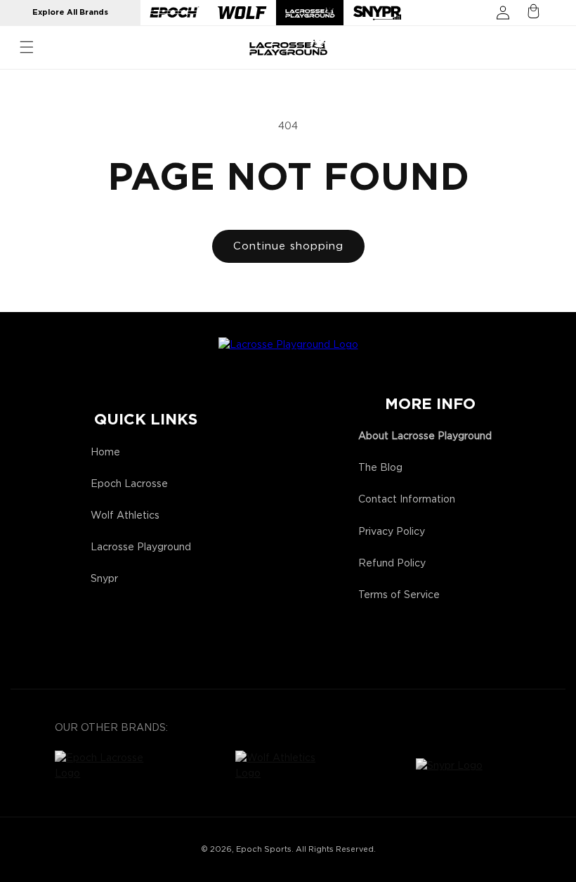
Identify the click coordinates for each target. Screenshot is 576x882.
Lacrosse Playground (141, 547)
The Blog (380, 468)
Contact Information (406, 500)
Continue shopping (288, 246)
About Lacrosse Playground (425, 436)
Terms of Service (399, 595)
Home (105, 453)
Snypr (104, 579)
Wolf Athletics (125, 516)
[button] (26, 47)
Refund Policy (392, 564)
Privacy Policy (391, 532)
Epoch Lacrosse (129, 484)
